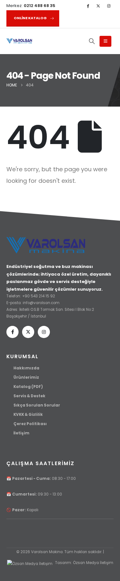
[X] (98, 5)
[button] (91, 41)
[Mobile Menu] (105, 41)
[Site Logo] (19, 41)
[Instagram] (108, 5)
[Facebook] (87, 5)
